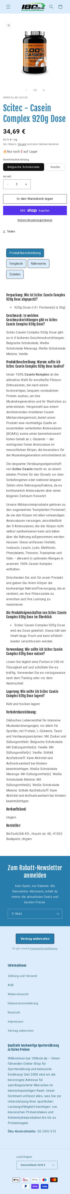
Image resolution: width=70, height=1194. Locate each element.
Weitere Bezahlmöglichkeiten (35, 220)
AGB (11, 985)
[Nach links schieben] (26, 90)
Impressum (16, 1021)
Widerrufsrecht (18, 994)
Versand (22, 144)
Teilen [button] (11, 231)
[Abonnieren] (57, 913)
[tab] (25, 253)
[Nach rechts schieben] (43, 90)
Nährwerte (38, 263)
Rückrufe (14, 1012)
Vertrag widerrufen (35, 939)
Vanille (58, 168)
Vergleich (16, 263)
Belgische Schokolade (24, 167)
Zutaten (14, 274)
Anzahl (7, 176)
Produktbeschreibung (25, 253)
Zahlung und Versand (22, 976)
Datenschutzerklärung (44, 948)
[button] (8, 6)
